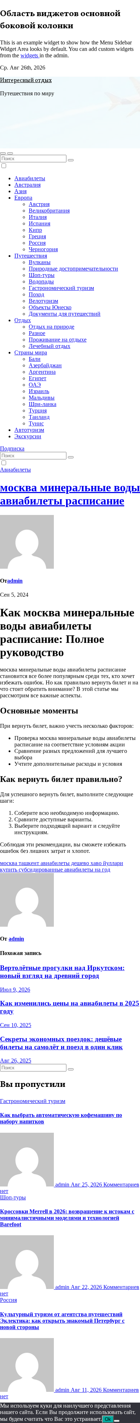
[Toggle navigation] (10, 153)
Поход (36, 294)
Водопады (41, 281)
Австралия (27, 185)
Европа (23, 198)
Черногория (43, 249)
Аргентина (42, 372)
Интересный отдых (26, 81)
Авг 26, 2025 (15, 1060)
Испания (39, 223)
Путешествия (30, 256)
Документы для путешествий (65, 314)
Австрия (39, 204)
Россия (37, 243)
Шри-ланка (42, 404)
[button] (3, 153)
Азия (20, 191)
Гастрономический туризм (61, 288)
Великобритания (49, 210)
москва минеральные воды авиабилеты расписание (70, 494)
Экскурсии (27, 436)
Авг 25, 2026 (87, 1184)
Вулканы (40, 262)
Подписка (12, 448)
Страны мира (30, 352)
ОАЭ (35, 385)
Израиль (39, 391)
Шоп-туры (42, 275)
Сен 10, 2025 (15, 1025)
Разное (37, 333)
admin (15, 581)
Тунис (36, 423)
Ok (108, 1419)
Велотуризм (43, 301)
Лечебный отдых (49, 346)
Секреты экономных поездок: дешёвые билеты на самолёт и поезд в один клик (61, 1043)
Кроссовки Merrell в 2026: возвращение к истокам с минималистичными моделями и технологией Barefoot (67, 1217)
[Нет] (117, 1421)
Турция (38, 410)
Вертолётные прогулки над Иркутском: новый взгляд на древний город (62, 971)
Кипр (35, 230)
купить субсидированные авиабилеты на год (55, 869)
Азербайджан (45, 365)
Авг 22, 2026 (87, 1287)
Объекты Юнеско (50, 307)
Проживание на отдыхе (58, 339)
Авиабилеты (29, 178)
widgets (29, 55)
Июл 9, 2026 (15, 990)
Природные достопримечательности (73, 269)
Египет (37, 378)
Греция (37, 236)
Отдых (22, 320)
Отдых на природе (51, 327)
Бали (35, 359)
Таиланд (39, 417)
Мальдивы (42, 398)
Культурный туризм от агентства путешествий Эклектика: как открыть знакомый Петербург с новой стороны (62, 1320)
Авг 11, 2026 (87, 1390)
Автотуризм (29, 430)
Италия (38, 217)
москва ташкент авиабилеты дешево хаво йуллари (61, 863)
